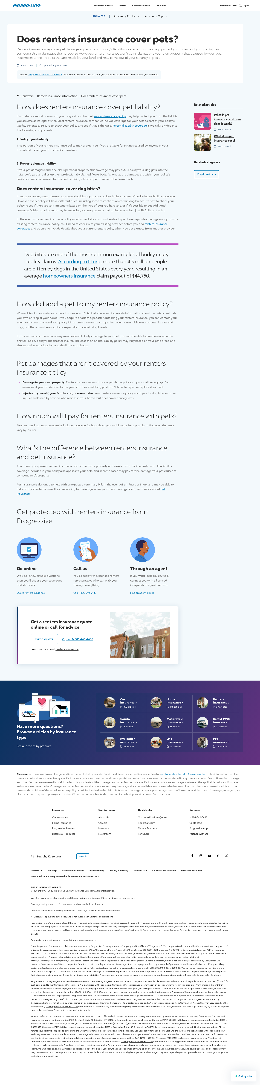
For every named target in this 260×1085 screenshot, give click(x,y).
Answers (99, 16)
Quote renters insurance (31, 592)
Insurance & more (103, 5)
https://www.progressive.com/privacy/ (50, 960)
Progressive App (198, 828)
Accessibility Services (73, 870)
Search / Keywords (49, 856)
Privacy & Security (119, 870)
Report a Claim (146, 822)
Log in (246, 5)
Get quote (245, 1076)
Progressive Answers (64, 828)
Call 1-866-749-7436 (84, 592)
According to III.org (79, 261)
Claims (122, 5)
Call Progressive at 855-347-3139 (62, 1006)
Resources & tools (141, 5)
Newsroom (104, 833)
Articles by (125, 16)
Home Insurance (61, 822)
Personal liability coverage (129, 125)
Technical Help (96, 870)
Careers (102, 822)
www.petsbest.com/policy (94, 1045)
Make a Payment (147, 828)
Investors (103, 828)
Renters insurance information (57, 96)
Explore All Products (63, 833)
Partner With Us (198, 833)
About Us (103, 817)
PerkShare (143, 833)
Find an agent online (142, 592)
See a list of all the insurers (156, 930)
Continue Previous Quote (152, 817)
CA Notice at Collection (164, 870)
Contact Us (195, 822)
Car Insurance (60, 817)
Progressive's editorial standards (45, 74)
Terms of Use (140, 870)
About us (161, 5)
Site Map (52, 870)
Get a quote (44, 639)
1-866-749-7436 (228, 7)
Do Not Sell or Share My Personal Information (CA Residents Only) (65, 876)
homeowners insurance (69, 276)
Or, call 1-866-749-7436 (77, 639)
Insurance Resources (191, 870)
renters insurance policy (110, 116)
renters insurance (67, 649)
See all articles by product (34, 746)
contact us (214, 930)
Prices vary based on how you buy (117, 898)
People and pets (206, 174)
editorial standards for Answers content (184, 774)
